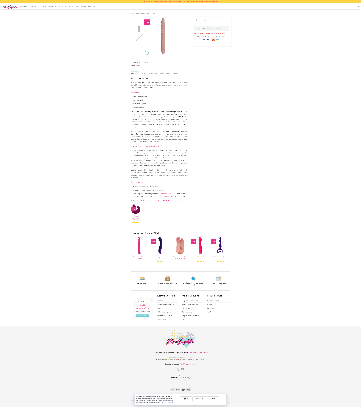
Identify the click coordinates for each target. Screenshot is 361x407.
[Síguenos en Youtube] (182, 369)
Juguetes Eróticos (26, 6)
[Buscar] (359, 6)
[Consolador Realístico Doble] (140, 245)
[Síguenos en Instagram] (178, 369)
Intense (137, 65)
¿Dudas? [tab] (176, 73)
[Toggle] (203, 319)
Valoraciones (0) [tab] (165, 73)
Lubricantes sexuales (164, 316)
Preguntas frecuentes (190, 301)
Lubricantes (37, 6)
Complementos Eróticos (165, 304)
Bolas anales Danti (220, 257)
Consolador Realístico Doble (140, 258)
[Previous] (147, 36)
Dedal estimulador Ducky (136, 218)
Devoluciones (187, 312)
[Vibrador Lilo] (200, 245)
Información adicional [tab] (149, 73)
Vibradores (160, 301)
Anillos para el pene (164, 312)
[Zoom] (147, 53)
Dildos (153, 13)
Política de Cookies (189, 308)
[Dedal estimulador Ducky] (136, 209)
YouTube (210, 312)
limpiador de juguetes (161, 196)
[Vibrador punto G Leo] (160, 245)
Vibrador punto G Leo (160, 257)
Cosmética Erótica (49, 6)
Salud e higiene (61, 6)
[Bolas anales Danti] (220, 245)
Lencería (70, 6)
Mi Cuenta (211, 304)
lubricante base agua (167, 194)
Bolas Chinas (161, 319)
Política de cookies (167, 402)
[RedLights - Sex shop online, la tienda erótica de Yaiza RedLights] (9, 6)
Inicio (133, 13)
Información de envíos (190, 304)
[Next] (179, 36)
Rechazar (199, 399)
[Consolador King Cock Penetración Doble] (180, 245)
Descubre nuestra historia (198, 352)
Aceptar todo (186, 398)
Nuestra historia (213, 301)
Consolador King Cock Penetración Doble (180, 258)
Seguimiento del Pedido (190, 316)
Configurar (212, 399)
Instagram (211, 308)
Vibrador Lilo (200, 257)
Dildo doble (141, 62)
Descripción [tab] (135, 73)
